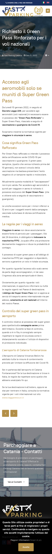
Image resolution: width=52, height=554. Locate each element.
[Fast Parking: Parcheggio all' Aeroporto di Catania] (23, 11)
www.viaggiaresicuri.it (13, 397)
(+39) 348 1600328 (25, 3)
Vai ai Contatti (15, 481)
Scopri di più (35, 540)
